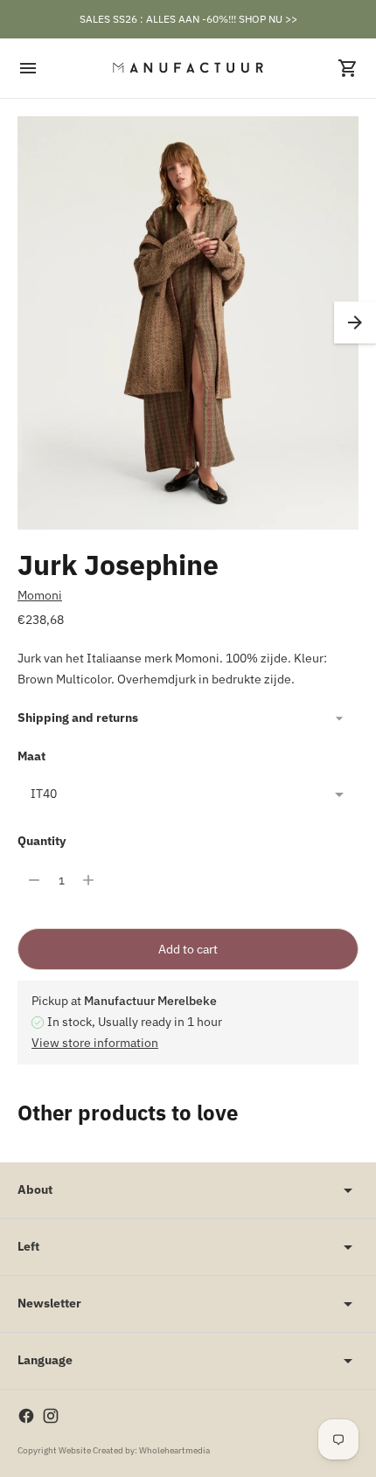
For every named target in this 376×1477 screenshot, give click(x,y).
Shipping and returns (77, 717)
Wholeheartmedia (174, 1450)
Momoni (39, 595)
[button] (355, 322)
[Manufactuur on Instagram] (50, 1416)
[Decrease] (34, 880)
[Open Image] (188, 323)
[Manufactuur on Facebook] (26, 1416)
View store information (94, 1043)
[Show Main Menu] (28, 68)
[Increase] (88, 880)
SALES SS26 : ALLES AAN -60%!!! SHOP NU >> (188, 18)
